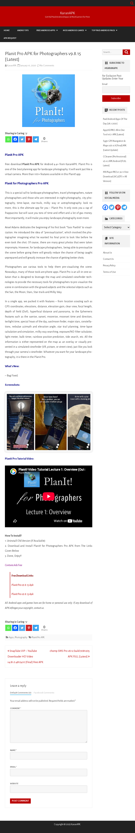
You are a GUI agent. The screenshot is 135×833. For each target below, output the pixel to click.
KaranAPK (67, 13)
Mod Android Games (73, 30)
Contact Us (108, 259)
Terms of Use (109, 272)
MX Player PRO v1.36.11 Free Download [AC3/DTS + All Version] (115, 176)
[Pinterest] (29, 139)
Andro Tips (23, 30)
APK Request (10, 38)
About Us (107, 253)
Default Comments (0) (20, 692)
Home (6, 30)
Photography (21, 637)
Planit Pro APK (38, 637)
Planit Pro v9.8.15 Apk (22, 585)
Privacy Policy (109, 265)
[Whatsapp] (8, 139)
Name (13, 750)
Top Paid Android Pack (103, 30)
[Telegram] (36, 139)
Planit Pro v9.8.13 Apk (22, 594)
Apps (11, 637)
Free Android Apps (45, 30)
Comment (15, 708)
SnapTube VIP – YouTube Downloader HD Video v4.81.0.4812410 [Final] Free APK (25, 657)
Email (13, 767)
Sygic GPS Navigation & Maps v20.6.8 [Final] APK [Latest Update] (114, 145)
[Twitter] (22, 139)
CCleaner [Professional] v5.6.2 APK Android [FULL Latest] (114, 161)
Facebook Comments (44, 692)
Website (14, 783)
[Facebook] (15, 139)
